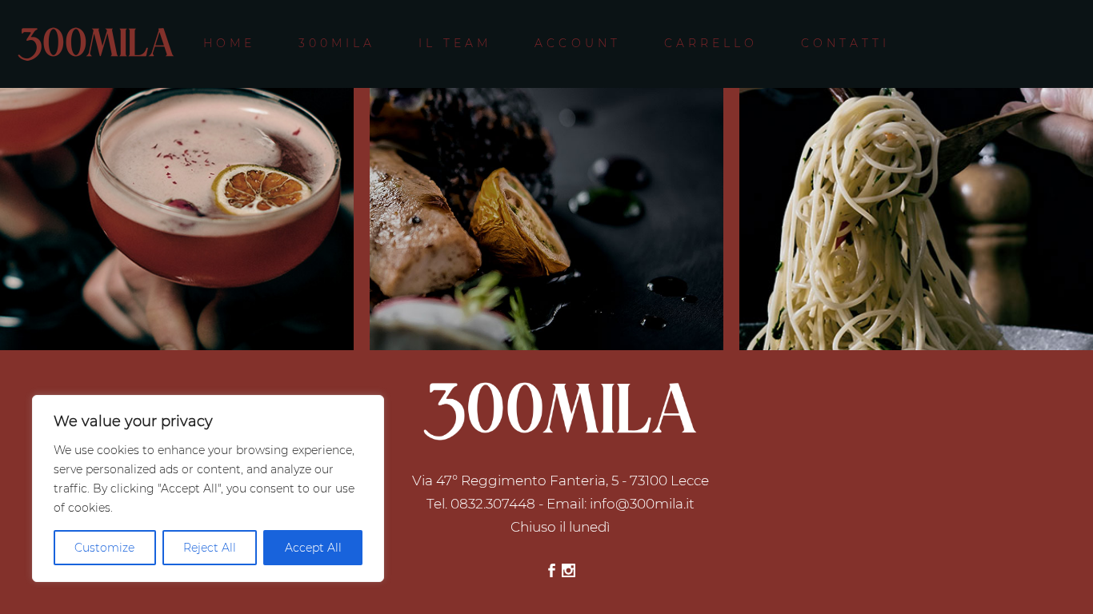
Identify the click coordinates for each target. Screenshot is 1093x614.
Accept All (313, 547)
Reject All (209, 547)
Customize (104, 547)
